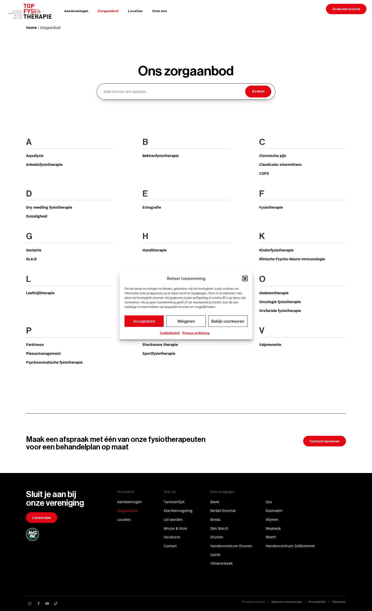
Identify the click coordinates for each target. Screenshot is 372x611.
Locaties (135, 11)
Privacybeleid (316, 601)
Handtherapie (154, 250)
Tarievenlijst (174, 501)
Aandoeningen (76, 11)
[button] (244, 278)
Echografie (151, 207)
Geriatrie (33, 250)
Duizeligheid (36, 216)
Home (31, 27)
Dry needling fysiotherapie (49, 207)
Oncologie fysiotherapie (280, 301)
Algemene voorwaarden (286, 601)
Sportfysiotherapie (158, 353)
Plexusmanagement (43, 353)
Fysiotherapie (271, 207)
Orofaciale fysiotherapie (280, 310)
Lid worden (173, 519)
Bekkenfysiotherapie (160, 155)
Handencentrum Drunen (231, 545)
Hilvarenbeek (221, 563)
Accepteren (144, 321)
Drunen (216, 537)
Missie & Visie (175, 528)
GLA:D (31, 259)
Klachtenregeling (178, 510)
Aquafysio (35, 155)
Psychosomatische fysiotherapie (54, 362)
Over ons (159, 11)
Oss (269, 501)
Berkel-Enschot (223, 510)
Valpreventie (270, 344)
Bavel (214, 501)
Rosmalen (274, 510)
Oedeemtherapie (273, 292)
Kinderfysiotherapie (276, 250)
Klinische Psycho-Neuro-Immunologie (292, 259)
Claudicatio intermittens (280, 164)
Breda (215, 519)
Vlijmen (272, 519)
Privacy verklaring (196, 333)
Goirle (215, 554)
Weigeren (186, 321)
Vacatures (172, 537)
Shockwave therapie (160, 344)
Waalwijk (273, 528)
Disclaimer (339, 601)
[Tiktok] (55, 603)
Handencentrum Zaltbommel (290, 545)
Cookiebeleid (170, 333)
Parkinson (35, 344)
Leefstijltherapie (40, 292)
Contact (170, 545)
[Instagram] (29, 603)
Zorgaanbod (107, 11)
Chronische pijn (272, 155)
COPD (264, 173)
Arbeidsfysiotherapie (44, 164)
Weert (271, 537)
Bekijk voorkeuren (227, 321)
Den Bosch (219, 528)
